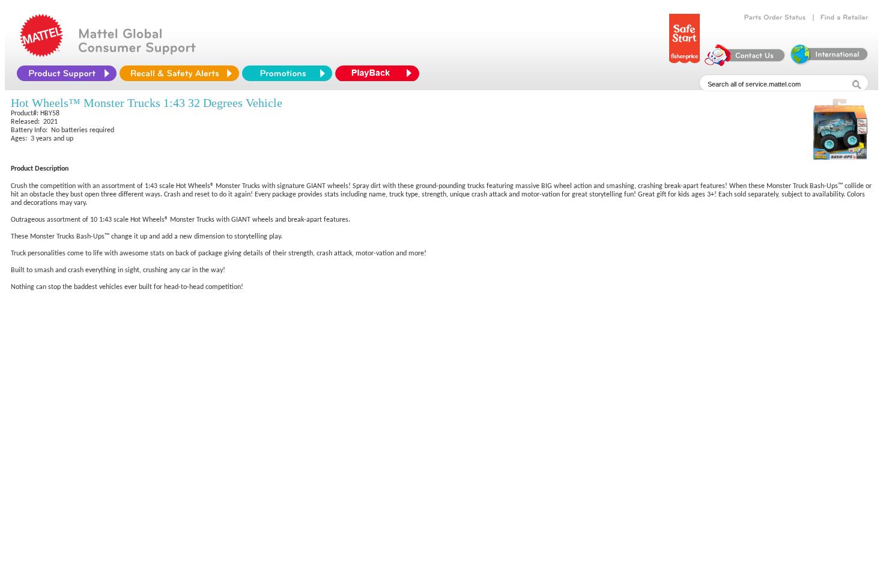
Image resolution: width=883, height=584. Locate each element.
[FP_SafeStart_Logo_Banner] (684, 63)
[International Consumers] (828, 63)
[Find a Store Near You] (845, 17)
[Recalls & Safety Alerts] (179, 73)
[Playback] (380, 73)
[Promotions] (287, 73)
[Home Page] (41, 54)
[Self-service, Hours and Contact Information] (745, 63)
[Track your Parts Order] (775, 17)
